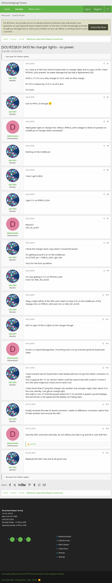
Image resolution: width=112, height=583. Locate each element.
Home (7, 9)
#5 (108, 170)
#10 (107, 295)
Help (29, 580)
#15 (107, 404)
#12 (107, 343)
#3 (108, 121)
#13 (107, 368)
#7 (108, 218)
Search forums (18, 15)
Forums (19, 9)
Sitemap (62, 557)
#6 (108, 194)
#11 (107, 319)
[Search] (108, 9)
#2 (108, 97)
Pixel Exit (60, 574)
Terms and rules (7, 580)
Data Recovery (64, 540)
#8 (108, 243)
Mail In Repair (64, 544)
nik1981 (7, 51)
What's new (34, 9)
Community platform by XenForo (24, 574)
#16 (107, 428)
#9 (108, 271)
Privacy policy (20, 580)
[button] (42, 9)
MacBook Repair (65, 536)
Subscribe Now (98, 27)
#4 (108, 146)
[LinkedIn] (19, 485)
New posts (5, 15)
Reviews (62, 553)
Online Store (63, 549)
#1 (108, 63)
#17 (107, 453)
